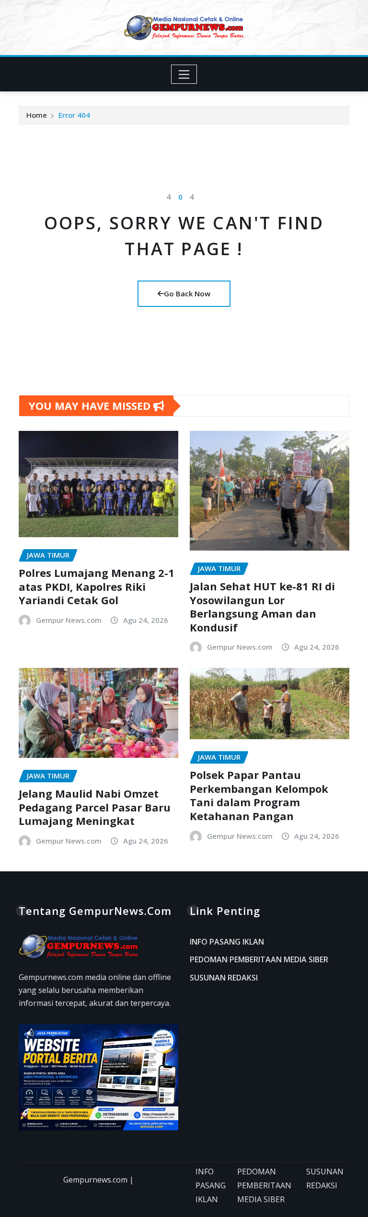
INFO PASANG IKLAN (227, 941)
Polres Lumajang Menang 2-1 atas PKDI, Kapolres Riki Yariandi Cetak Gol (96, 586)
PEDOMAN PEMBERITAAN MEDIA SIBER (259, 960)
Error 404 (74, 115)
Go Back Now (187, 293)
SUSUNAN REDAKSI (224, 977)
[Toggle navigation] (184, 74)
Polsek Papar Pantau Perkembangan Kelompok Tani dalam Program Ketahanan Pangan (259, 795)
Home (36, 115)
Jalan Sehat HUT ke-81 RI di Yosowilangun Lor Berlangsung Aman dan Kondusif (262, 606)
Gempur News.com (69, 620)
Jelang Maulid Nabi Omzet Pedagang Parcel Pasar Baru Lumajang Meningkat (95, 807)
